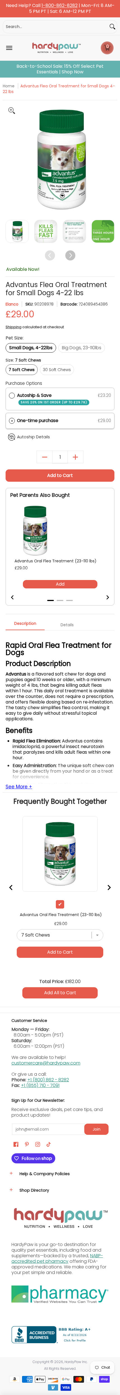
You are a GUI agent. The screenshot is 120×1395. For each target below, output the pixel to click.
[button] (107, 47)
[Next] (109, 159)
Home (9, 86)
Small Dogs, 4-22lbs (30, 347)
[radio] (12, 395)
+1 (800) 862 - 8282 (48, 1080)
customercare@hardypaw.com (45, 1063)
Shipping (13, 327)
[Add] (75, 457)
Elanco (12, 304)
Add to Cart (60, 475)
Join (96, 1129)
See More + (19, 787)
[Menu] (9, 47)
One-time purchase (37, 420)
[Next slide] (104, 597)
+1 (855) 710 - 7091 (40, 1085)
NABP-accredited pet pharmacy (57, 1258)
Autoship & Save (52, 398)
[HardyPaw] (56, 48)
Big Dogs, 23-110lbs (81, 347)
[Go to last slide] (15, 597)
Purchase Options (24, 383)
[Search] (112, 26)
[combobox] (55, 26)
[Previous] (10, 159)
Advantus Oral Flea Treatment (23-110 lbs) (56, 560)
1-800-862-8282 (60, 6)
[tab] (50, 600)
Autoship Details (33, 437)
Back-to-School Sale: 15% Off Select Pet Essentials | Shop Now (60, 69)
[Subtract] (44, 457)
